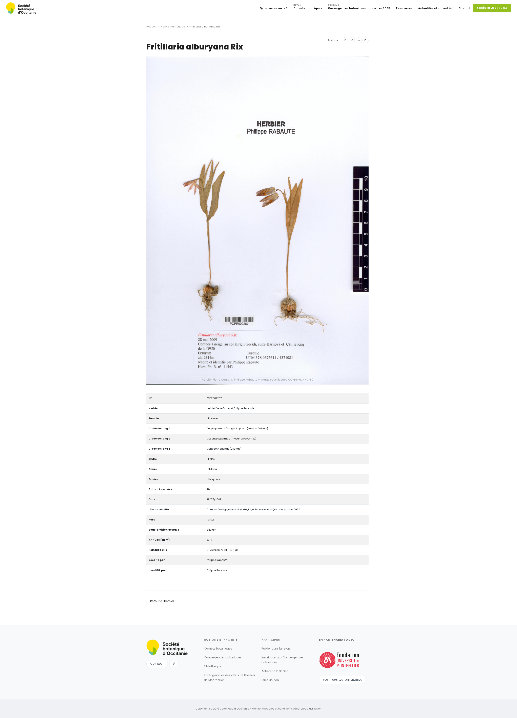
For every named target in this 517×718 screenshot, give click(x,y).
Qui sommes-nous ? (273, 8)
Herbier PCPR (381, 8)
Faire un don (270, 680)
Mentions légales (263, 709)
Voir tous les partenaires (342, 679)
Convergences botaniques (347, 7)
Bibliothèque (212, 666)
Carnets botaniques (307, 7)
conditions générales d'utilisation (300, 709)
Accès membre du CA (492, 8)
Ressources (404, 8)
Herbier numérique (173, 26)
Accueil (151, 26)
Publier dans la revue (276, 649)
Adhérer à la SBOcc (275, 671)
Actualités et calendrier (435, 8)
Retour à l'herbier (162, 601)
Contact (465, 8)
